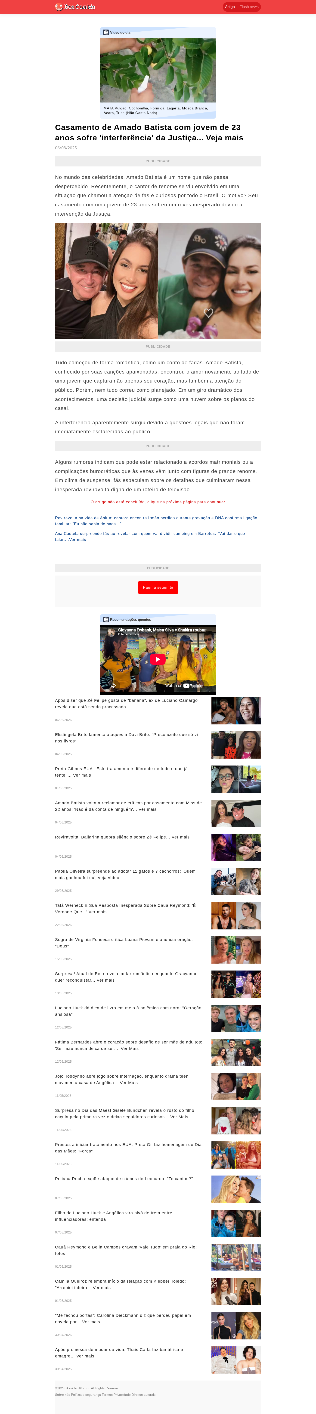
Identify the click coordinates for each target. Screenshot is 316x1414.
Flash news (249, 7)
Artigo (230, 7)
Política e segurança (86, 1394)
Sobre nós (62, 1394)
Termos (107, 1394)
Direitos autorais (143, 1394)
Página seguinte (158, 587)
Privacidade (122, 1394)
